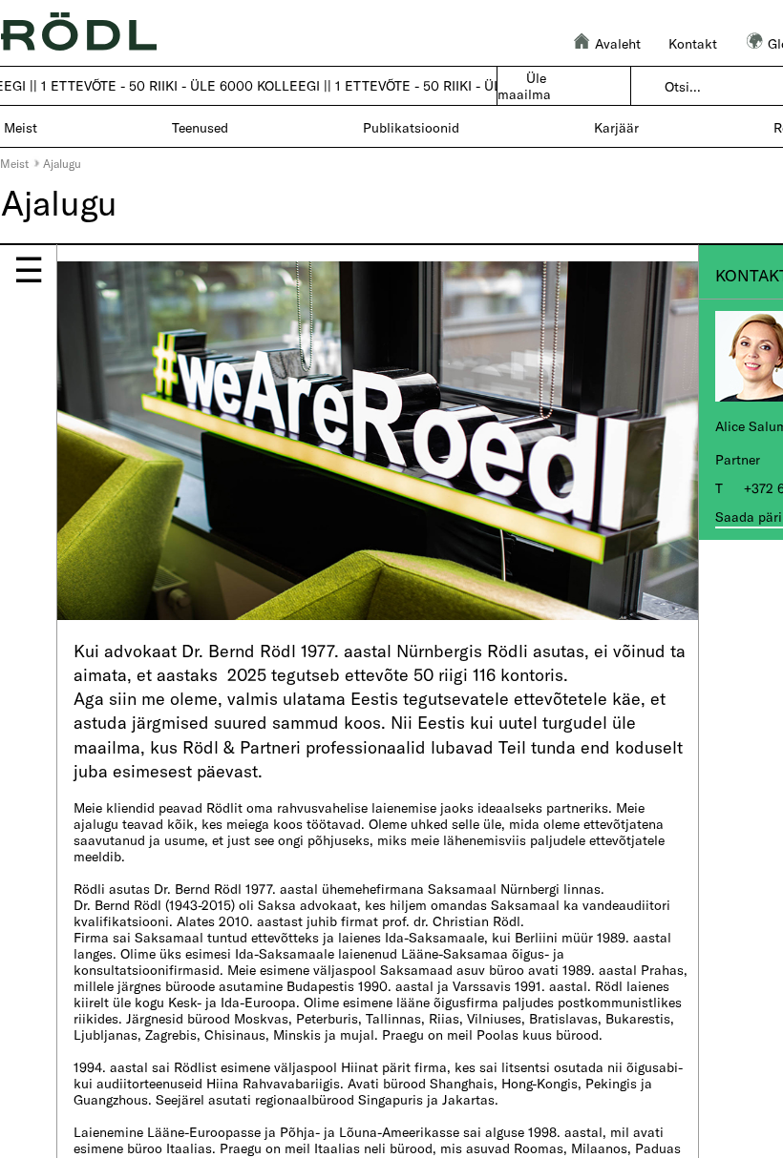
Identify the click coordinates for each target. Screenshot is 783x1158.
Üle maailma (524, 86)
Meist (14, 163)
